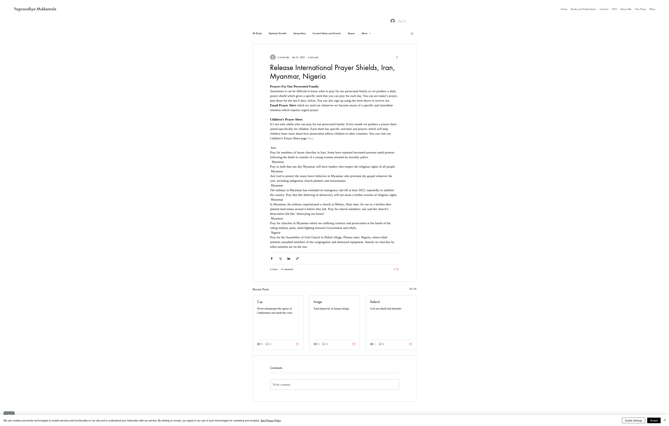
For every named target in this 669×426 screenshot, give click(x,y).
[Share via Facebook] (271, 258)
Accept (654, 420)
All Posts (257, 33)
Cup (260, 302)
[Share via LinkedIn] (288, 258)
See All (412, 289)
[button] (412, 33)
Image (318, 302)
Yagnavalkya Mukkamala (35, 8)
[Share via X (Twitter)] (280, 258)
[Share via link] (297, 258)
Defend (375, 302)
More (364, 33)
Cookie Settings (633, 420)
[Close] (665, 420)
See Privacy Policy (271, 420)
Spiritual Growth (277, 33)
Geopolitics (299, 33)
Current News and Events (327, 33)
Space (351, 33)
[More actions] (397, 57)
